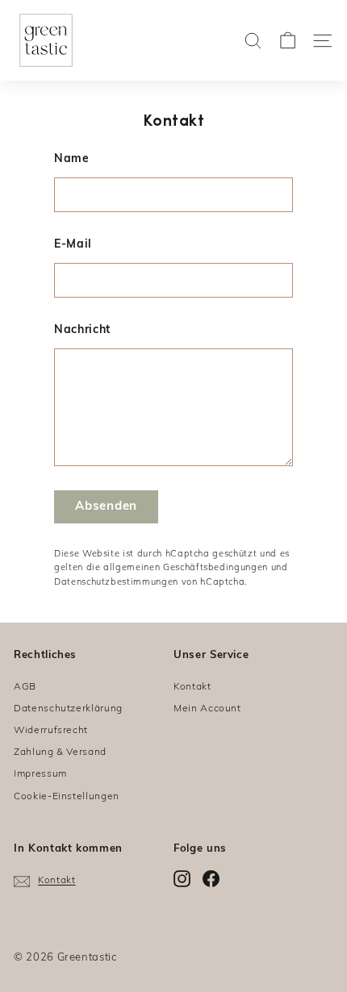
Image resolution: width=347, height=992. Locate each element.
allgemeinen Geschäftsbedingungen (185, 568)
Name (72, 159)
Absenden (106, 507)
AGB (25, 687)
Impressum (40, 774)
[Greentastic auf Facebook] (211, 878)
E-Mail (73, 245)
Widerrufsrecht (51, 731)
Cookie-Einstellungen (66, 797)
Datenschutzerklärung (68, 709)
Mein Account (207, 709)
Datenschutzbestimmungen (116, 582)
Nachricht (82, 330)
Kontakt (192, 687)
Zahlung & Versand (60, 752)
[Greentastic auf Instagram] (182, 878)
